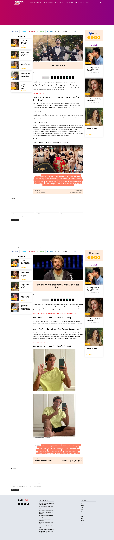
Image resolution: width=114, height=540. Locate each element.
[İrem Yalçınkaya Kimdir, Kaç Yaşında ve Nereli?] (15, 43)
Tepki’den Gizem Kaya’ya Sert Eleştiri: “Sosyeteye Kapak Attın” (46, 532)
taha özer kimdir (63, 181)
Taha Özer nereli (39, 183)
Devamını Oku (23, 47)
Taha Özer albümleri (61, 176)
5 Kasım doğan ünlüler (47, 175)
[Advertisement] (57, 15)
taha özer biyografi (39, 178)
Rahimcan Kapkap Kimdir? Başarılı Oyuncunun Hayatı (25, 75)
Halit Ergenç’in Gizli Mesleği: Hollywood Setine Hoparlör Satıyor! (46, 516)
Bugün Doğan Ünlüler (38, 93)
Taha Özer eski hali (39, 180)
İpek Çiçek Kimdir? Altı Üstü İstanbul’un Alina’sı (25, 86)
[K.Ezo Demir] (90, 33)
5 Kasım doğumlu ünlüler (61, 175)
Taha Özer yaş (61, 183)
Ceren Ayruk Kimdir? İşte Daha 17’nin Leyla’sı (25, 64)
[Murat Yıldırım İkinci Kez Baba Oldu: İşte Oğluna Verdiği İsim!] (94, 56)
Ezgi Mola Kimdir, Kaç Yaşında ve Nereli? (25, 54)
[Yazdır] (70, 77)
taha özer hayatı (39, 181)
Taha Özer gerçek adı (51, 180)
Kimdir (17, 28)
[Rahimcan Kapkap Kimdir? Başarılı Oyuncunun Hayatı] (15, 75)
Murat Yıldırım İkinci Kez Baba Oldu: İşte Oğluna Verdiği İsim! (92, 69)
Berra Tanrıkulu (89, 72)
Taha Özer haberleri (64, 180)
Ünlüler (88, 62)
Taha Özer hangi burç (76, 180)
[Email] (67, 77)
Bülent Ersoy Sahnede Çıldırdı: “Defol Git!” (46, 529)
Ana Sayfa (13, 28)
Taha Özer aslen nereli (74, 176)
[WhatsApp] (61, 77)
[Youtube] (98, 37)
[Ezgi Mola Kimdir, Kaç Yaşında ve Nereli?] (15, 55)
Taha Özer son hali (50, 183)
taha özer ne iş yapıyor (75, 181)
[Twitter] (55, 77)
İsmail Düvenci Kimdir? (40, 192)
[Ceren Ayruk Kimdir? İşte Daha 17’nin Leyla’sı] (15, 65)
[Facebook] (52, 77)
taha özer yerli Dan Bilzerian (74, 183)
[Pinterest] (58, 77)
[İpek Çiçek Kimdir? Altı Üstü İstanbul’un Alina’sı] (15, 86)
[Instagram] (92, 37)
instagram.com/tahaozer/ (51, 139)
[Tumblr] (73, 77)
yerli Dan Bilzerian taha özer (65, 185)
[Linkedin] (64, 77)
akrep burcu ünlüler (75, 175)
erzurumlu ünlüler (41, 176)
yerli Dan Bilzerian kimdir (50, 185)
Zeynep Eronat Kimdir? (76, 192)
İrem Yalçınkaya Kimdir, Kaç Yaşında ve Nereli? (25, 43)
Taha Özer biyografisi (52, 178)
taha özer (51, 176)
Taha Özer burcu (64, 178)
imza (60, 538)
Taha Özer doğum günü (76, 178)
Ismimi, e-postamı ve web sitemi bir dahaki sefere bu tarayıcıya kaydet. (27, 216)
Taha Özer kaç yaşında (51, 181)
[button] (100, 2)
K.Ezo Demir (95, 33)
